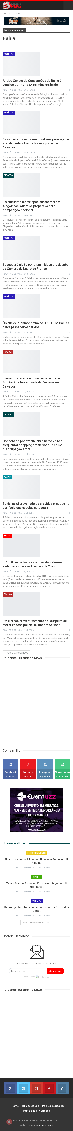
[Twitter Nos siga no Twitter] (23, 1088)
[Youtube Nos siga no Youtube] (49, 1088)
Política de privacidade (36, 1110)
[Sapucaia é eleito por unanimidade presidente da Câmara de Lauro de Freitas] (21, 248)
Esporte (36, 877)
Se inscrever (55, 971)
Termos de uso (30, 1106)
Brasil (7, 535)
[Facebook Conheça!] (10, 1088)
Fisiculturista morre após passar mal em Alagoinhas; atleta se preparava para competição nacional (31, 206)
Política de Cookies (53, 1106)
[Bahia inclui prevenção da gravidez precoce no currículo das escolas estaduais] (21, 487)
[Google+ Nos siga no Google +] (36, 1088)
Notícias (8, 54)
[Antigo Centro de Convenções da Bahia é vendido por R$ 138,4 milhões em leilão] (21, 64)
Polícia (8, 352)
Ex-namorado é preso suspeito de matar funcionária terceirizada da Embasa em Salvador (31, 382)
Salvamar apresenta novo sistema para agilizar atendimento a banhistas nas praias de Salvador (36, 143)
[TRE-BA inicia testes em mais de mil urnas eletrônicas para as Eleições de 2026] (21, 545)
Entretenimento (36, 853)
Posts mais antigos (17, 653)
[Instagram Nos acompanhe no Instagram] (62, 1088)
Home (15, 1106)
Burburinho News (44, 1125)
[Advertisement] (36, 702)
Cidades (8, 175)
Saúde (7, 477)
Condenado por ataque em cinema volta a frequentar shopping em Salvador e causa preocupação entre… (33, 445)
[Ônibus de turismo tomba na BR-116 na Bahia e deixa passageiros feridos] (21, 306)
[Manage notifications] (9, 1122)
